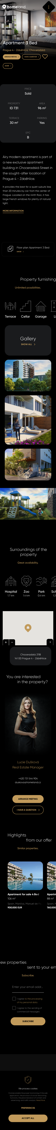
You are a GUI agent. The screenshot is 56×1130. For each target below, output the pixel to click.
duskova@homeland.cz (28, 782)
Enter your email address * (28, 987)
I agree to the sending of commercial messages (29, 1010)
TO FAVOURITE (45, 56)
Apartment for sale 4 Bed (22, 863)
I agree (29, 1000)
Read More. (40, 1100)
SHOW (5, 244)
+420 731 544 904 (28, 778)
